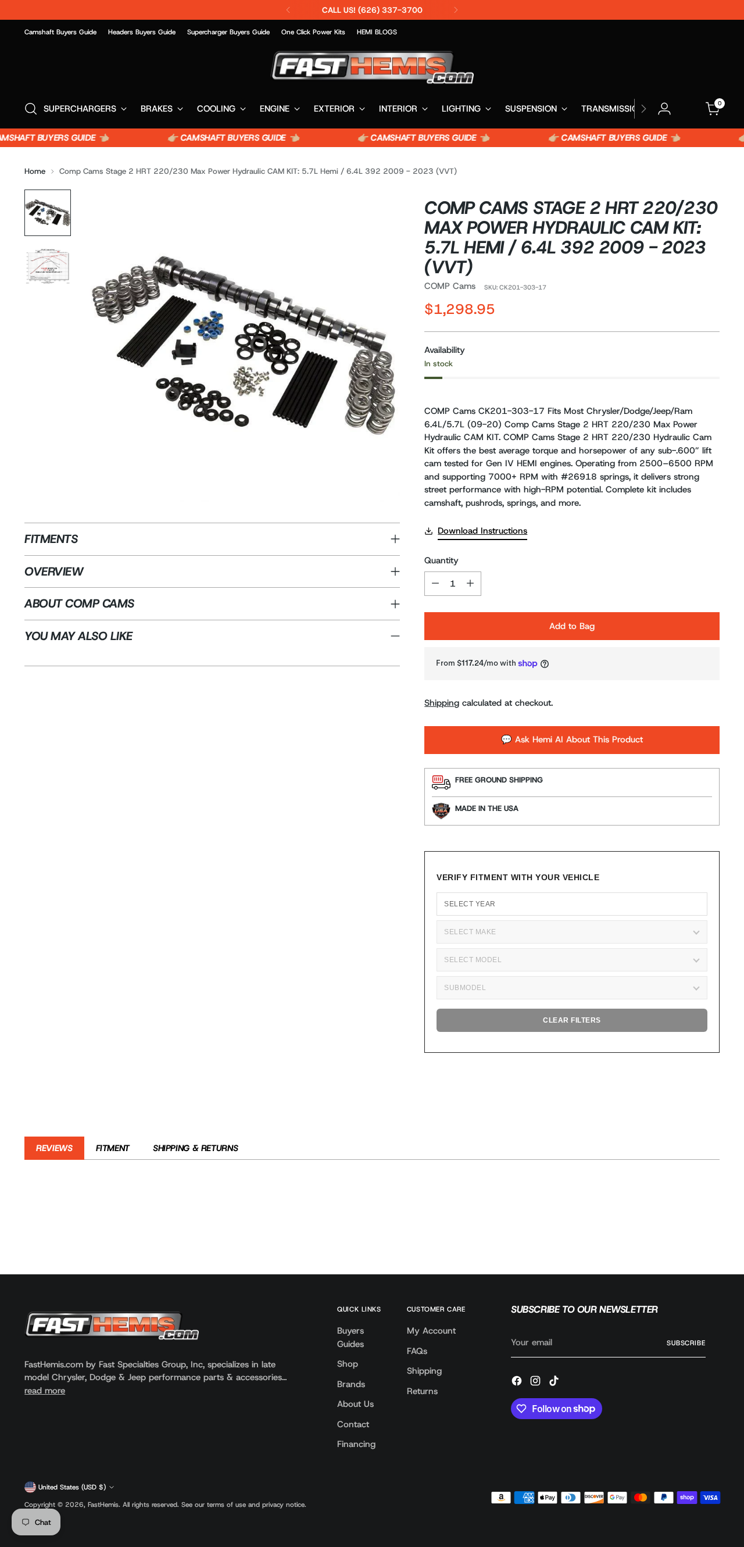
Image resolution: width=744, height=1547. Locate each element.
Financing (356, 1444)
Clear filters (572, 1020)
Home (34, 171)
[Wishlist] (688, 108)
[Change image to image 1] (47, 213)
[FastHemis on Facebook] (518, 1383)
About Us (355, 1404)
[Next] (455, 10)
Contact (353, 1424)
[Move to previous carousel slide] (683, 1234)
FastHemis (103, 1504)
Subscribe (686, 1343)
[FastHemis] (372, 67)
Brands (351, 1384)
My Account (431, 1331)
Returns (422, 1391)
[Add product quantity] (470, 583)
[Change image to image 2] (47, 266)
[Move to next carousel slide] (710, 1234)
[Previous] (288, 10)
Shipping (441, 703)
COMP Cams (449, 286)
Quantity (441, 560)
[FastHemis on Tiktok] (555, 1383)
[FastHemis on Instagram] (536, 1383)
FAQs (417, 1351)
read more (44, 1390)
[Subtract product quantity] (435, 583)
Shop (347, 1364)
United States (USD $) (72, 1487)
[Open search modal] (30, 108)
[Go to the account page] (664, 108)
